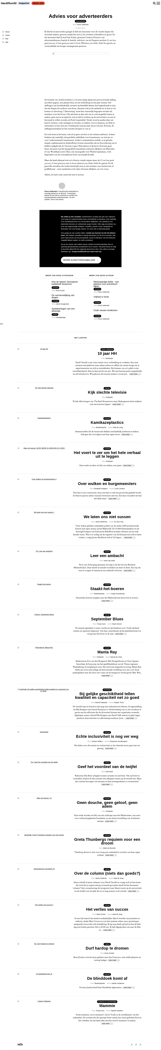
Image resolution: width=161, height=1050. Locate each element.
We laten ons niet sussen (107, 517)
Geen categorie (107, 349)
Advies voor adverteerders (80, 16)
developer (109, 358)
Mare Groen (101, 914)
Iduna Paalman (101, 878)
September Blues (107, 619)
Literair (107, 388)
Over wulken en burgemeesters (107, 483)
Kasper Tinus (119, 702)
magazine (24, 3)
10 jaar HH (107, 353)
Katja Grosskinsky (118, 594)
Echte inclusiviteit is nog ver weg (107, 736)
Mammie (107, 1005)
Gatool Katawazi (101, 702)
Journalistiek (80, 21)
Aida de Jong (118, 427)
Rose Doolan (109, 953)
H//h (20, 1044)
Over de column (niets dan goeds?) (107, 873)
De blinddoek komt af (107, 978)
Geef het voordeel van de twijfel (107, 766)
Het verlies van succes (107, 909)
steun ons (38, 3)
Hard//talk (107, 690)
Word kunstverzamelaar (79, 260)
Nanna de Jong (116, 657)
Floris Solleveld (82, 25)
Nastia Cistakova (118, 983)
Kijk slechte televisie (107, 392)
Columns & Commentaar (107, 1002)
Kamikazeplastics (107, 422)
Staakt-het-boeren (107, 589)
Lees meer (134, 374)
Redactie (109, 397)
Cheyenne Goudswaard (118, 741)
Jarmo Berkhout (101, 522)
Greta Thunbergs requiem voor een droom (107, 841)
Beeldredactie (101, 427)
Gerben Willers (97, 741)
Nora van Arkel (109, 561)
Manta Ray (107, 652)
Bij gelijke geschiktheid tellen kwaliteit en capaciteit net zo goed (107, 696)
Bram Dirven (117, 624)
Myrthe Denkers (117, 1011)
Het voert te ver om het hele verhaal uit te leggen (107, 454)
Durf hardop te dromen (107, 948)
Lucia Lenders (119, 489)
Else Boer (109, 772)
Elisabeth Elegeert (101, 489)
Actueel (107, 418)
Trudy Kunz (101, 624)
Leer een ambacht (107, 555)
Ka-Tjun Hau (118, 522)
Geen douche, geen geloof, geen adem (107, 804)
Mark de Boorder (109, 848)
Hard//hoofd (8, 3)
